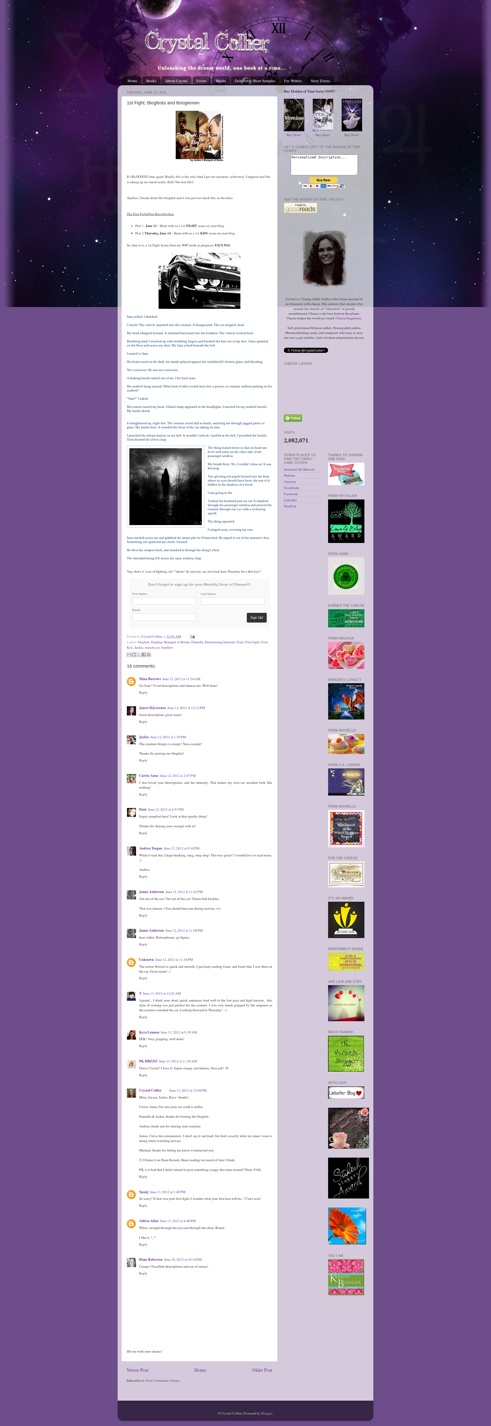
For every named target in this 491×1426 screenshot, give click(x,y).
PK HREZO (148, 1061)
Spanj (143, 1191)
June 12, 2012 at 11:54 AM (181, 679)
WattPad (290, 506)
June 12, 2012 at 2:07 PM (178, 775)
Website (289, 475)
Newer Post (137, 1370)
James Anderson (151, 891)
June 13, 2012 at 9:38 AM (179, 1032)
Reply (143, 692)
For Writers (293, 80)
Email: (136, 610)
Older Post (262, 1370)
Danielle (197, 642)
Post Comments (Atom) (163, 1380)
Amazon (290, 481)
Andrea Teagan (150, 848)
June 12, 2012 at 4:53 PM (166, 809)
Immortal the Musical (299, 469)
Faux (240, 642)
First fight (253, 642)
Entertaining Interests (220, 642)
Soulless (167, 647)
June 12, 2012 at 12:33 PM (186, 707)
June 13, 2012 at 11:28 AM (178, 1061)
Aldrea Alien (149, 1220)
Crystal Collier (150, 1090)
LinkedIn (290, 500)
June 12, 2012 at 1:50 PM (168, 737)
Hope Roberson (151, 1259)
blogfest (143, 642)
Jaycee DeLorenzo (152, 707)
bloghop (157, 642)
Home (132, 80)
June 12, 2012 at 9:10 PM (181, 848)
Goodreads (291, 487)
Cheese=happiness (348, 318)
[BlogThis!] (134, 654)
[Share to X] (138, 654)
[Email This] (129, 654)
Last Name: (208, 593)
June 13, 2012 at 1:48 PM (167, 1192)
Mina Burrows (150, 678)
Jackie (139, 647)
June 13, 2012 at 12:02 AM (162, 993)
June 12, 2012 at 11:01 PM (184, 891)
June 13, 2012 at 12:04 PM (188, 1090)
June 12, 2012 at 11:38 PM (174, 959)
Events (201, 80)
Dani (143, 809)
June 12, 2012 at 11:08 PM (184, 930)
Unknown (146, 959)
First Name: (140, 593)
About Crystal (176, 80)
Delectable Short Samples (255, 80)
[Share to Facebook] (143, 654)
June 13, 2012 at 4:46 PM (178, 1220)
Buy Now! (294, 135)
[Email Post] (191, 636)
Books (151, 80)
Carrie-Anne (149, 775)
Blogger (266, 1413)
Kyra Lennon (149, 1032)
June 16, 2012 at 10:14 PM (183, 1259)
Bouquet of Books (177, 642)
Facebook (291, 494)
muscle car (152, 647)
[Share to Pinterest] (148, 654)
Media (221, 80)
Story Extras (320, 80)
